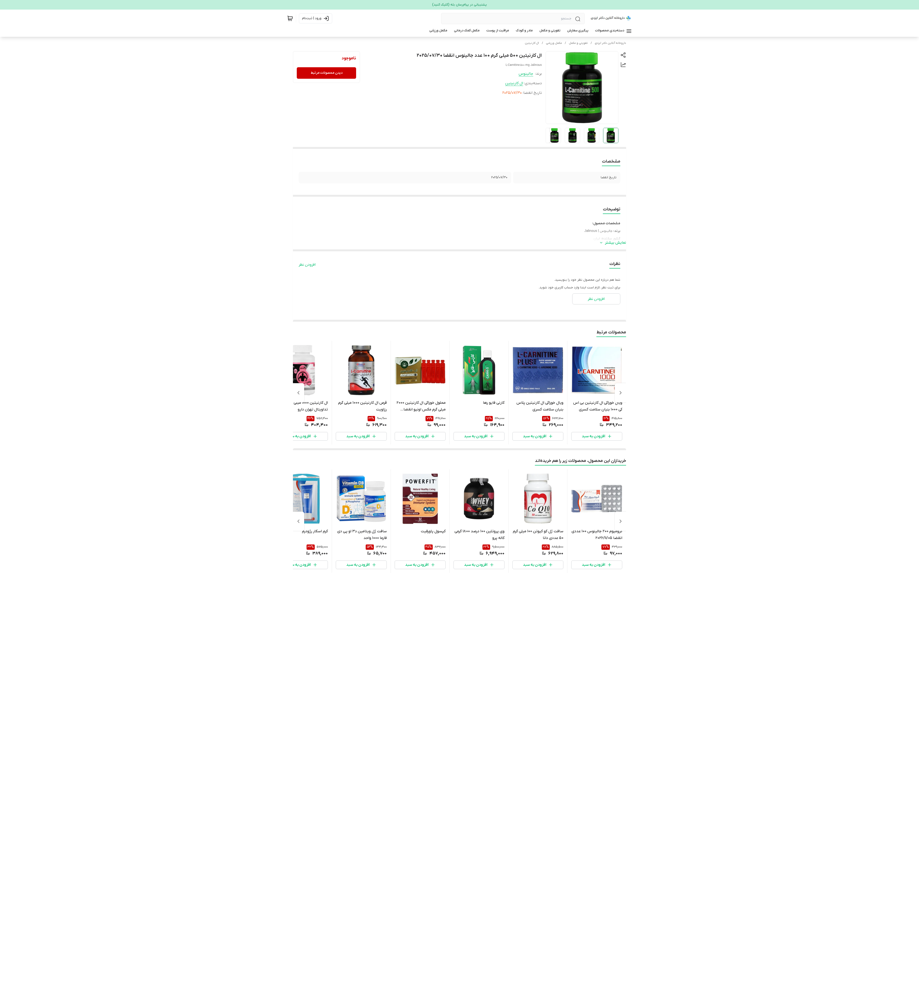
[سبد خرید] (290, 18)
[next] (298, 392)
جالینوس (526, 73)
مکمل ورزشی (554, 43)
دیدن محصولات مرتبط (326, 73)
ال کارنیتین (532, 43)
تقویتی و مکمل (578, 43)
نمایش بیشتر (615, 242)
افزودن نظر (307, 264)
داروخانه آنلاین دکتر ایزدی (610, 43)
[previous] (620, 392)
